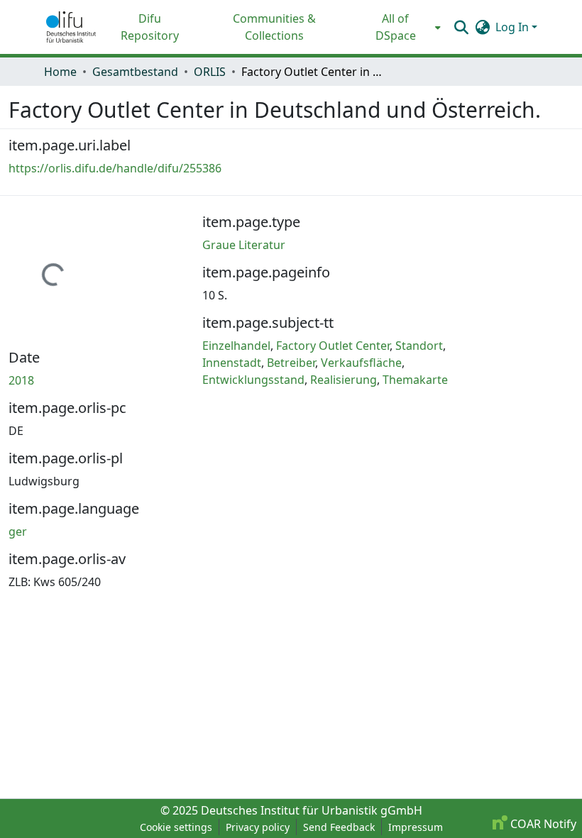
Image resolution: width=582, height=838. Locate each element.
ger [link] (18, 531)
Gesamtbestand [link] (135, 71)
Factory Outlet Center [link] (333, 345)
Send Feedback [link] (339, 827)
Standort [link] (419, 345)
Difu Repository (150, 27)
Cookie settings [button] (176, 827)
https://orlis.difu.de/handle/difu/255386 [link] (115, 168)
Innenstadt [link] (231, 362)
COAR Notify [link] (541, 824)
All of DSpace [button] (395, 27)
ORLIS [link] (210, 71)
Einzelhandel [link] (236, 345)
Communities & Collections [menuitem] (274, 27)
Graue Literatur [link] (243, 245)
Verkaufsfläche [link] (361, 362)
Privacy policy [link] (258, 827)
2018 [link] (21, 380)
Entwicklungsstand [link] (253, 379)
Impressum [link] (415, 827)
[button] (71, 27)
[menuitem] (400, 27)
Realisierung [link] (343, 379)
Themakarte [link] (415, 379)
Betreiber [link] (291, 362)
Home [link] (60, 71)
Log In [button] (513, 27)
